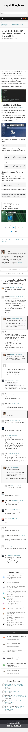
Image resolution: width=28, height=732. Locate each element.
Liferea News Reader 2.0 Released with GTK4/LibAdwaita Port (16, 586)
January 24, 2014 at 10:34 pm (15, 380)
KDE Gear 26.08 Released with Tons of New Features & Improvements (16, 576)
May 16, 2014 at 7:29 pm (15, 420)
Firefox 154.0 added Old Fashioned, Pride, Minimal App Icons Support (15, 607)
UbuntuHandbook (14, 5)
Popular (14, 632)
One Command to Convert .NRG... (13, 273)
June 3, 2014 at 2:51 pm (15, 428)
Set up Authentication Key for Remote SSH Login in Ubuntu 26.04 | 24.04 (15, 695)
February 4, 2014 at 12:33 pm (16, 393)
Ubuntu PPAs (16, 691)
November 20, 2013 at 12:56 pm (16, 296)
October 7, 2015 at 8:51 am (12, 546)
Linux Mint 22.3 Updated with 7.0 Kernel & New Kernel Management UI (14, 708)
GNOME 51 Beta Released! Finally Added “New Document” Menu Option (15, 623)
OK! (9, 725)
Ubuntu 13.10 (4, 241)
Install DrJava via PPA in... (14, 269)
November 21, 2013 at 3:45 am (16, 354)
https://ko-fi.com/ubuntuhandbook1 (11, 263)
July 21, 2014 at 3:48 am (14, 467)
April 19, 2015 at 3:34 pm (13, 518)
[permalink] (25, 242)
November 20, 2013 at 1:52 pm (16, 331)
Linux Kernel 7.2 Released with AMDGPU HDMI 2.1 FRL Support (16, 618)
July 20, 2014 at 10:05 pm (13, 453)
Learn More (17, 725)
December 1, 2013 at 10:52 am (16, 365)
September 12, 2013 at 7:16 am (16, 287)
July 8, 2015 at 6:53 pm (12, 527)
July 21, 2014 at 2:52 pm (16, 485)
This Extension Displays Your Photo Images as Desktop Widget (15, 581)
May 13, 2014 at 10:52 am (15, 403)
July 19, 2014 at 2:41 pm (12, 435)
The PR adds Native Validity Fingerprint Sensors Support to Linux (16, 602)
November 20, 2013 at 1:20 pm (16, 318)
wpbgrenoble (8, 684)
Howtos (3, 239)
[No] (26, 724)
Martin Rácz (8, 691)
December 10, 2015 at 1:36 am (14, 555)
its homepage (19, 107)
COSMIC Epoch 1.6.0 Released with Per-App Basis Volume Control (16, 592)
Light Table (10, 239)
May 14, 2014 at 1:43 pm (14, 412)
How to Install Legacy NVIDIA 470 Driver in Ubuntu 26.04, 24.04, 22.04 (15, 685)
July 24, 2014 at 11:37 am (14, 493)
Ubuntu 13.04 (21, 239)
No (12, 725)
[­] (14, 0)
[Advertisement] (14, 56)
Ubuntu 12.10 (15, 239)
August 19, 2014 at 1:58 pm (17, 500)
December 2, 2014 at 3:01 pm (14, 509)
